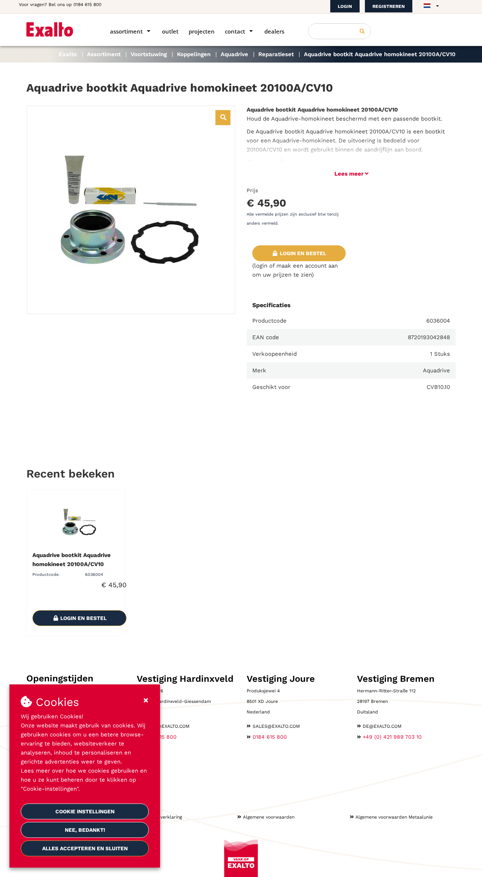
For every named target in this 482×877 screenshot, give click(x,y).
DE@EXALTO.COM (382, 726)
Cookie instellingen (84, 811)
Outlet (170, 31)
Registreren (388, 6)
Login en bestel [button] (302, 253)
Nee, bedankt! (85, 830)
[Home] (57, 29)
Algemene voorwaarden (268, 817)
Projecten (202, 31)
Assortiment (126, 31)
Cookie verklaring (163, 817)
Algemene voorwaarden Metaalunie (394, 817)
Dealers (274, 31)
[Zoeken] (362, 31)
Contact (235, 31)
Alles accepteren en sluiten (85, 848)
